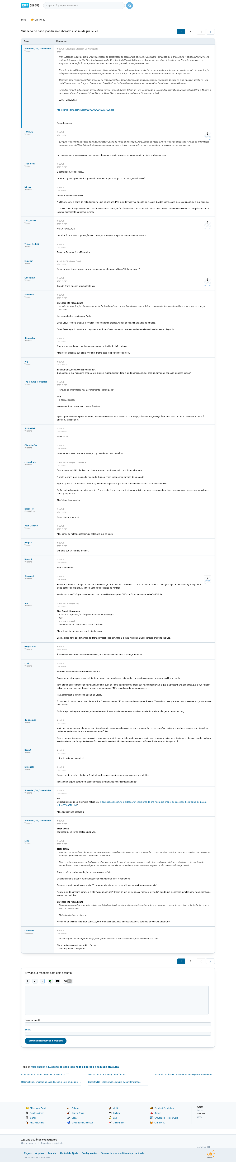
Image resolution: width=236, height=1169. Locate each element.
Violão (116, 1108)
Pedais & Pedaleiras (164, 1108)
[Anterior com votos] (205, 228)
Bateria (157, 1113)
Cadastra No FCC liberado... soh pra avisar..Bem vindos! (114, 1082)
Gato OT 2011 (30, 511)
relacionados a (75, 1066)
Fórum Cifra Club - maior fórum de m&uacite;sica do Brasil (30, 5)
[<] (201, 32)
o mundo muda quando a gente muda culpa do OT (45, 1074)
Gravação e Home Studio (166, 1118)
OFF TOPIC (40, 20)
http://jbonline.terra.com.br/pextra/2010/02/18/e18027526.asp (85, 110)
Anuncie (52, 1153)
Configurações (89, 1153)
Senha (28, 1030)
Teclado (116, 1113)
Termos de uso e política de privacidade (122, 1153)
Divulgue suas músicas (82, 1123)
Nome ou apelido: (33, 1020)
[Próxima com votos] (210, 139)
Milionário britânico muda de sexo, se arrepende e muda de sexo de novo (185, 1074)
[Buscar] (129, 5)
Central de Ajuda (69, 1153)
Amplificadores (37, 1113)
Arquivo (39, 1153)
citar (59, 52)
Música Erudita (37, 1123)
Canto (33, 1118)
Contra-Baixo (78, 1113)
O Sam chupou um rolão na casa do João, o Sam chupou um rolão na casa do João (51, 1082)
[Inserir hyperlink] (50, 981)
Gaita (74, 1118)
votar (64, 135)
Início (23, 20)
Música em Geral (38, 1108)
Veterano (28, 51)
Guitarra (75, 1108)
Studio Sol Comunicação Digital (211, 1154)
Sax (115, 1118)
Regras (27, 1153)
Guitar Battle (119, 1123)
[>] (210, 32)
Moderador (29, 933)
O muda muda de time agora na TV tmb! (106, 1074)
